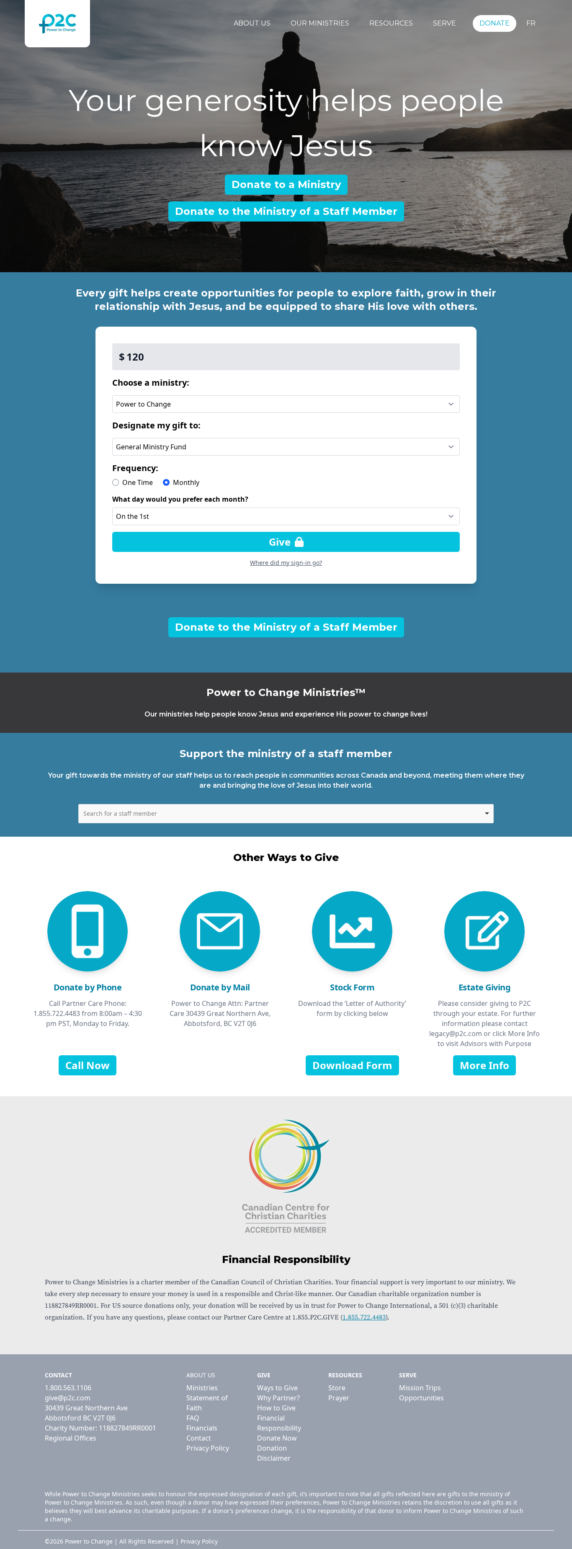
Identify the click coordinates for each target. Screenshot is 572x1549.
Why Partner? (278, 1397)
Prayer (338, 1397)
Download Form (352, 1065)
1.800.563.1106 (68, 1387)
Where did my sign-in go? (286, 563)
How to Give (276, 1407)
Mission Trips (420, 1387)
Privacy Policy (207, 1448)
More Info (484, 1065)
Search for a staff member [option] (120, 813)
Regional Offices (70, 1438)
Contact (198, 1438)
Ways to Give (277, 1387)
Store (336, 1387)
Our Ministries (320, 23)
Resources (391, 23)
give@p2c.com (67, 1397)
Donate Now (277, 1438)
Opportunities (421, 1397)
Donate (494, 23)
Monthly (186, 482)
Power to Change (89, 1541)
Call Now (87, 1065)
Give (281, 542)
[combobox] (286, 813)
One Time (137, 482)
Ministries (202, 1387)
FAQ (192, 1418)
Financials (201, 1428)
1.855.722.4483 (364, 1317)
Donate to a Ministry (286, 184)
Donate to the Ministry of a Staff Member (286, 211)
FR (531, 23)
